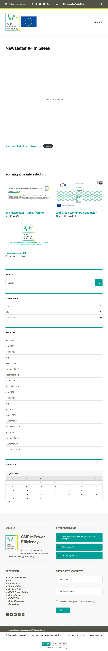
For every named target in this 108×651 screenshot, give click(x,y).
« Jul (7, 501)
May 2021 (9, 403)
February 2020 (12, 438)
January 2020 (11, 443)
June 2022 (10, 351)
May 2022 (9, 357)
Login (57, 4)
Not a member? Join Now (73, 4)
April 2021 (9, 409)
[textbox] (28, 539)
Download (48, 146)
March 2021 (10, 415)
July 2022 (9, 346)
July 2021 (9, 392)
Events (8, 306)
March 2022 (10, 363)
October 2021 (11, 380)
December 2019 (12, 449)
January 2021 (11, 420)
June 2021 (10, 397)
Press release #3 (15, 253)
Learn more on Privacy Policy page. (54, 647)
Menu (99, 21)
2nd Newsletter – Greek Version (24, 212)
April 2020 (9, 432)
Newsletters (10, 317)
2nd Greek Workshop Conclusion (76, 212)
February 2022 (12, 369)
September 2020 (12, 426)
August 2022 (11, 340)
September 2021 (12, 386)
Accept (46, 643)
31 (41, 498)
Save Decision (59, 643)
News (7, 311)
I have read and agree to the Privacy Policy (76, 601)
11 (55, 486)
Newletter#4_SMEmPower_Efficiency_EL (23, 145)
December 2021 (12, 374)
